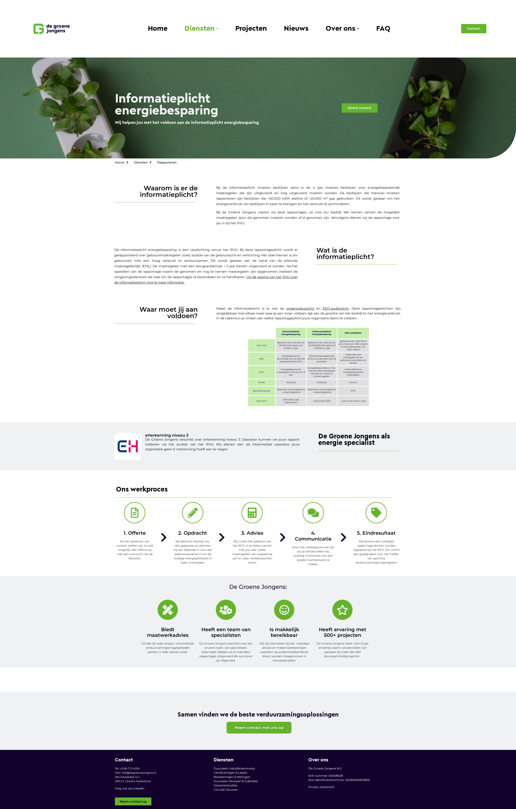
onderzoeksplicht (300, 308)
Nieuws (296, 28)
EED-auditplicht (336, 308)
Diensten (199, 28)
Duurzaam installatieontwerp (234, 768)
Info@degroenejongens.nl (139, 772)
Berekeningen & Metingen (232, 777)
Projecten (251, 28)
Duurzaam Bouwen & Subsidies (236, 781)
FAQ (383, 28)
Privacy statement (321, 787)
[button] (201, 29)
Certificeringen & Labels (230, 772)
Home (157, 28)
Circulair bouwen (226, 789)
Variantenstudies (225, 785)
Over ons (340, 28)
